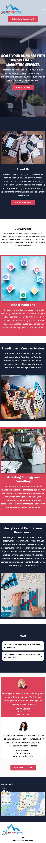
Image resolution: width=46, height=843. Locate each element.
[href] (23, 804)
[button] (44, 9)
